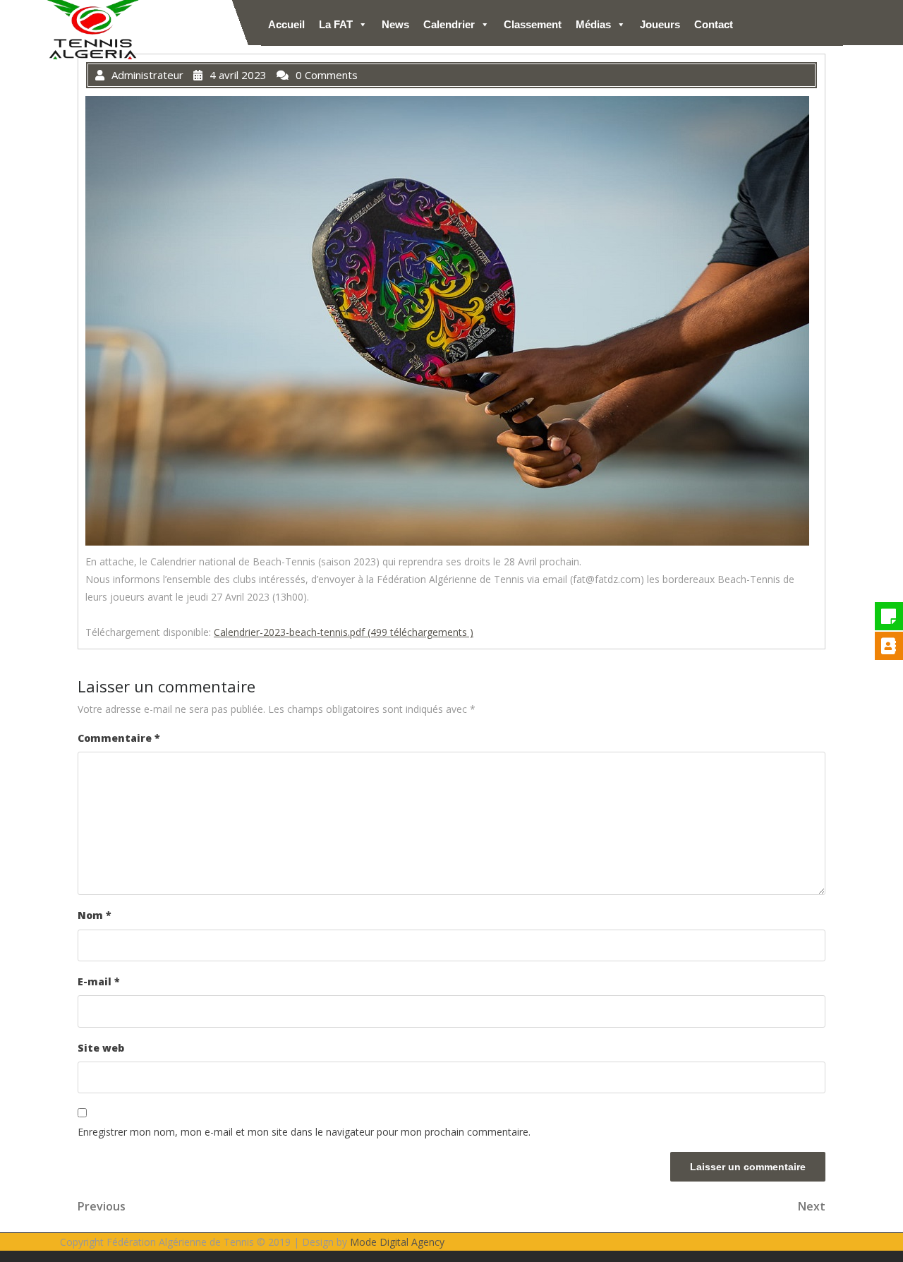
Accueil (286, 24)
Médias (593, 24)
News (395, 24)
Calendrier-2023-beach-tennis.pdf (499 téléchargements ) (343, 632)
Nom (94, 915)
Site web (101, 1047)
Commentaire (119, 738)
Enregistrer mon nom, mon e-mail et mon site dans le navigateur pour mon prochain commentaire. (304, 1131)
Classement (533, 24)
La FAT (336, 24)
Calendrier (449, 24)
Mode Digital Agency (397, 1242)
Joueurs (660, 24)
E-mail (99, 981)
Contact (713, 24)
